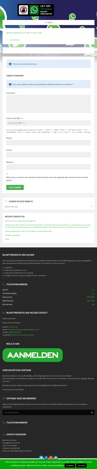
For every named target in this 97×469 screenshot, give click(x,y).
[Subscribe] (92, 412)
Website (9, 162)
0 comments (14, 40)
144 (93, 304)
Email (9, 150)
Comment (11, 93)
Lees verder (81, 465)
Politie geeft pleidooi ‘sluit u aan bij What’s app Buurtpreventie (28, 231)
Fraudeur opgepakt (12, 235)
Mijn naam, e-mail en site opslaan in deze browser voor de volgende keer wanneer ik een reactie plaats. (47, 179)
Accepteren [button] (70, 465)
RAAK (7, 239)
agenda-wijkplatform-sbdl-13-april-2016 (24, 32)
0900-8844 (90, 297)
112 (93, 289)
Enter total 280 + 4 (14, 118)
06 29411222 (13, 327)
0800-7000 (90, 301)
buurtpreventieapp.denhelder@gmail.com (23, 329)
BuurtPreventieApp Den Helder (22, 335)
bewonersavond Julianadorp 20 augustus (20, 221)
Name (9, 138)
